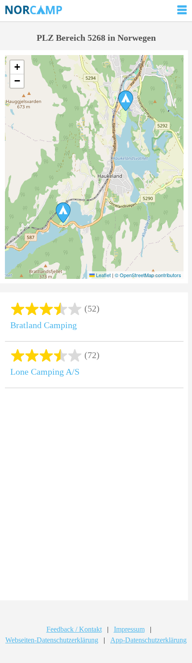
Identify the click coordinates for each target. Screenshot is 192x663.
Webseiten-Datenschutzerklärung (51, 640)
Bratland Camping (43, 325)
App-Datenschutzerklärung (148, 640)
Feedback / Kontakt (74, 629)
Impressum (129, 629)
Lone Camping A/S (44, 371)
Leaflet (103, 274)
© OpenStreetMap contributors (148, 274)
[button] (63, 212)
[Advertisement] (96, 497)
